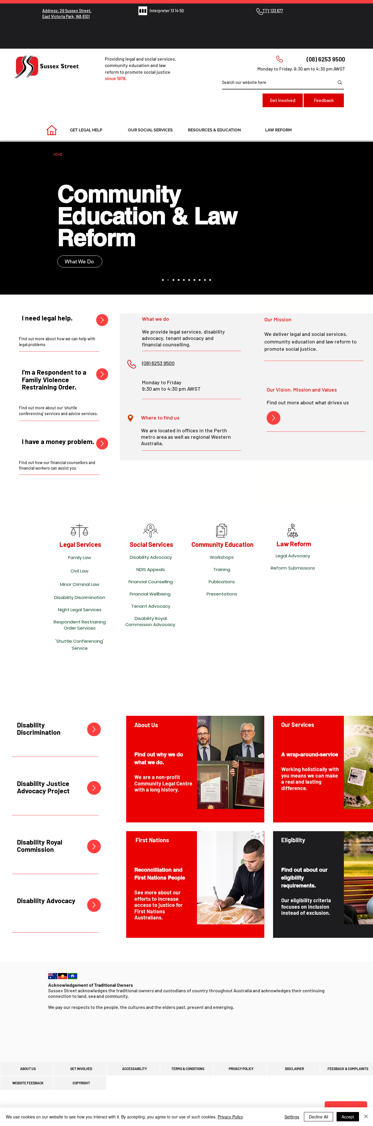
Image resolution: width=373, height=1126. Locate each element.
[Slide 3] (173, 280)
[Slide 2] (168, 280)
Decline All (318, 1117)
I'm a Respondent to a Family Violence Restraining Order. (54, 379)
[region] (195, 769)
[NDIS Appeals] (199, 280)
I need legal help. (47, 318)
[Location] (130, 418)
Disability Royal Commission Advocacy (150, 621)
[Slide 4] (179, 280)
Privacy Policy (230, 1117)
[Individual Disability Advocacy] (194, 280)
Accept (348, 1117)
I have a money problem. (58, 441)
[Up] (102, 320)
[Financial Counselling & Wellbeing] (210, 280)
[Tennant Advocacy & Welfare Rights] (205, 280)
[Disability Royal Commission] (189, 280)
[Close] (366, 1116)
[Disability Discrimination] (184, 280)
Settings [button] (291, 1117)
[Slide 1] (163, 280)
